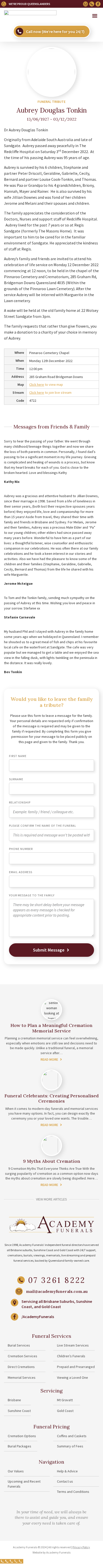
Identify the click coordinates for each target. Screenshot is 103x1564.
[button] (95, 16)
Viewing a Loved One (72, 1377)
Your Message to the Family (31, 895)
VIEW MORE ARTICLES (51, 1199)
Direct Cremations (21, 1367)
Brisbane (14, 1400)
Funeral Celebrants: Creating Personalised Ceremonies (51, 1098)
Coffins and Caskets (71, 1436)
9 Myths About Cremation (51, 1161)
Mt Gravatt (65, 1400)
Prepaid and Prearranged (76, 1367)
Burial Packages (19, 1446)
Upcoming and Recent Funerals (24, 1484)
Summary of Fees (70, 1446)
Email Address (20, 872)
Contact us (65, 1481)
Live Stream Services (73, 1345)
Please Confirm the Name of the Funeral (42, 825)
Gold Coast (65, 1410)
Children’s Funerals (71, 1356)
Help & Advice (67, 1471)
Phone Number (21, 849)
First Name (17, 756)
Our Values (16, 1471)
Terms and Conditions (73, 1491)
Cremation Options (22, 1436)
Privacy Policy (81, 1547)
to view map (46, 384)
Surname (16, 779)
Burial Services (19, 1345)
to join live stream (50, 392)
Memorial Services (22, 1377)
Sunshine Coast (19, 1410)
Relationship (19, 802)
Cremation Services (22, 1356)
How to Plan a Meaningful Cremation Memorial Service (51, 1028)
